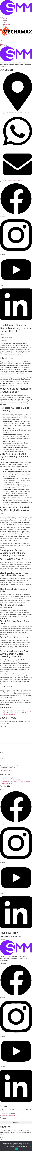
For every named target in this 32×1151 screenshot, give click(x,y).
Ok (16, 1148)
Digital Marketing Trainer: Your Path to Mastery (17, 711)
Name (2, 746)
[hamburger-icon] (1, 17)
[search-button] (1, 44)
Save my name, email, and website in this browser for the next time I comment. (15, 766)
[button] (16, 1122)
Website (2, 758)
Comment (3, 726)
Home (5, 18)
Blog (4, 26)
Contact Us (6, 24)
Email (2, 752)
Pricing (5, 20)
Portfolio (5, 22)
